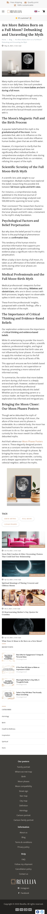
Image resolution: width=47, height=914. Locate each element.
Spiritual (5, 741)
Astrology (5, 716)
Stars (4, 748)
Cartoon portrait (23, 815)
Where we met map (23, 771)
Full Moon (27, 519)
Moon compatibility (23, 786)
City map (23, 800)
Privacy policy (23, 847)
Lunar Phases (10, 524)
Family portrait (23, 767)
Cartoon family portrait (23, 820)
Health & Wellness (37, 75)
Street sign (23, 791)
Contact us (23, 874)
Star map (23, 796)
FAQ (23, 859)
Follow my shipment (23, 864)
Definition (23, 805)
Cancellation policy (23, 869)
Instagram (24, 888)
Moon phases (23, 781)
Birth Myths (10, 519)
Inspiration (6, 735)
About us (23, 832)
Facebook (24, 893)
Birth (4, 722)
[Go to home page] (14, 11)
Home (4, 40)
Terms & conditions (23, 842)
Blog (10, 40)
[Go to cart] (44, 11)
